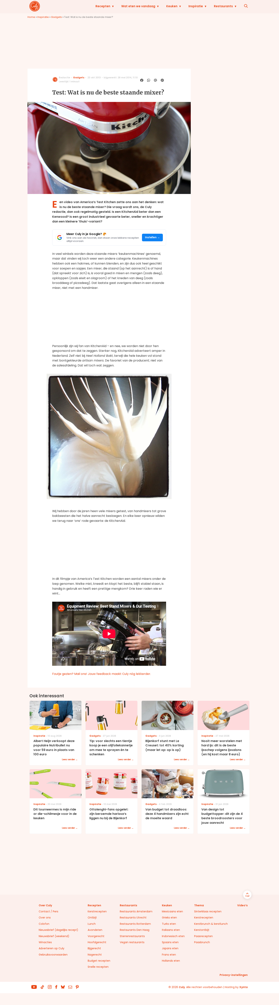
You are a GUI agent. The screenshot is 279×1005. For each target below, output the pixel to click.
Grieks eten (169, 917)
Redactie (64, 77)
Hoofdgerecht (97, 942)
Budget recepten (99, 961)
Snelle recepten (98, 967)
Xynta (243, 987)
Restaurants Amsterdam (136, 911)
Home (31, 17)
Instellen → (152, 237)
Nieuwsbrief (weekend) (54, 936)
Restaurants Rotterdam (135, 924)
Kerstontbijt (201, 930)
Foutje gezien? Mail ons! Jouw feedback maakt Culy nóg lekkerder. (101, 674)
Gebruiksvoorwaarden (53, 955)
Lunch (92, 924)
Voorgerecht (96, 936)
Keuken (171, 6)
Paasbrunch (202, 942)
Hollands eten (171, 961)
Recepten (102, 6)
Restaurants (223, 6)
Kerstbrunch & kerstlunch (211, 924)
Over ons (45, 917)
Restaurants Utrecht (133, 917)
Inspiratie (195, 6)
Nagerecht (95, 955)
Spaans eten (170, 942)
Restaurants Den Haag (134, 930)
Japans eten (170, 948)
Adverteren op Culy (51, 948)
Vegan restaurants (132, 942)
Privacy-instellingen (234, 975)
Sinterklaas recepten (207, 911)
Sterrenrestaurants (132, 936)
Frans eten (169, 955)
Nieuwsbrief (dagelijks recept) (58, 930)
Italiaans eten (171, 930)
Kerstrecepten (97, 911)
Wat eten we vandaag (138, 6)
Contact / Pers (48, 911)
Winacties (45, 942)
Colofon (44, 924)
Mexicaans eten (172, 911)
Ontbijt (92, 917)
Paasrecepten (203, 936)
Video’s (242, 905)
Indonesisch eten (173, 936)
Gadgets (56, 17)
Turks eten (169, 924)
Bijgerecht (94, 948)
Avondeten (95, 930)
